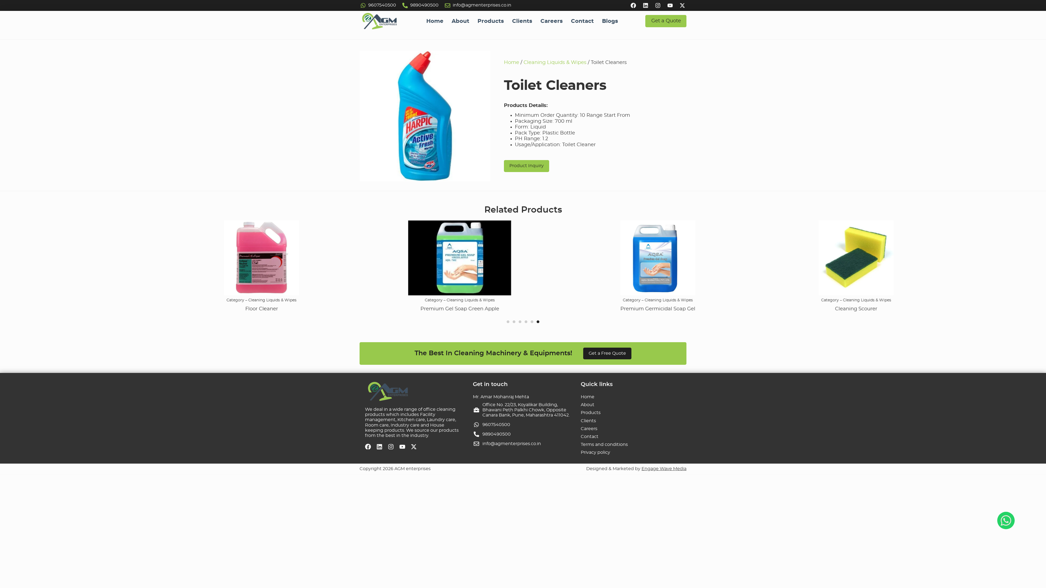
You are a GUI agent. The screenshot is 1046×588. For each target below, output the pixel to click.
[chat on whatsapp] (1006, 520)
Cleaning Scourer (820, 309)
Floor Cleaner (225, 309)
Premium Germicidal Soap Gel (622, 309)
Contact (582, 21)
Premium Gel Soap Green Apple (424, 309)
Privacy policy (595, 452)
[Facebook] (633, 5)
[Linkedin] (645, 5)
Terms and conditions (604, 444)
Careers (551, 21)
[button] (508, 321)
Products (491, 21)
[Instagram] (658, 5)
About (460, 21)
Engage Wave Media (663, 469)
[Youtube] (670, 5)
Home (434, 21)
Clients (522, 21)
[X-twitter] (682, 5)
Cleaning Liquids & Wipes (555, 62)
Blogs (610, 21)
